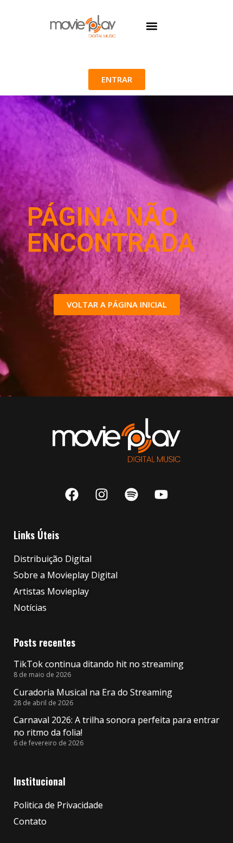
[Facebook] (72, 494)
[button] (151, 26)
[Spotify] (131, 494)
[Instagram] (101, 494)
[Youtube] (161, 494)
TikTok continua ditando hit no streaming (99, 664)
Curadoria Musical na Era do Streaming (93, 692)
